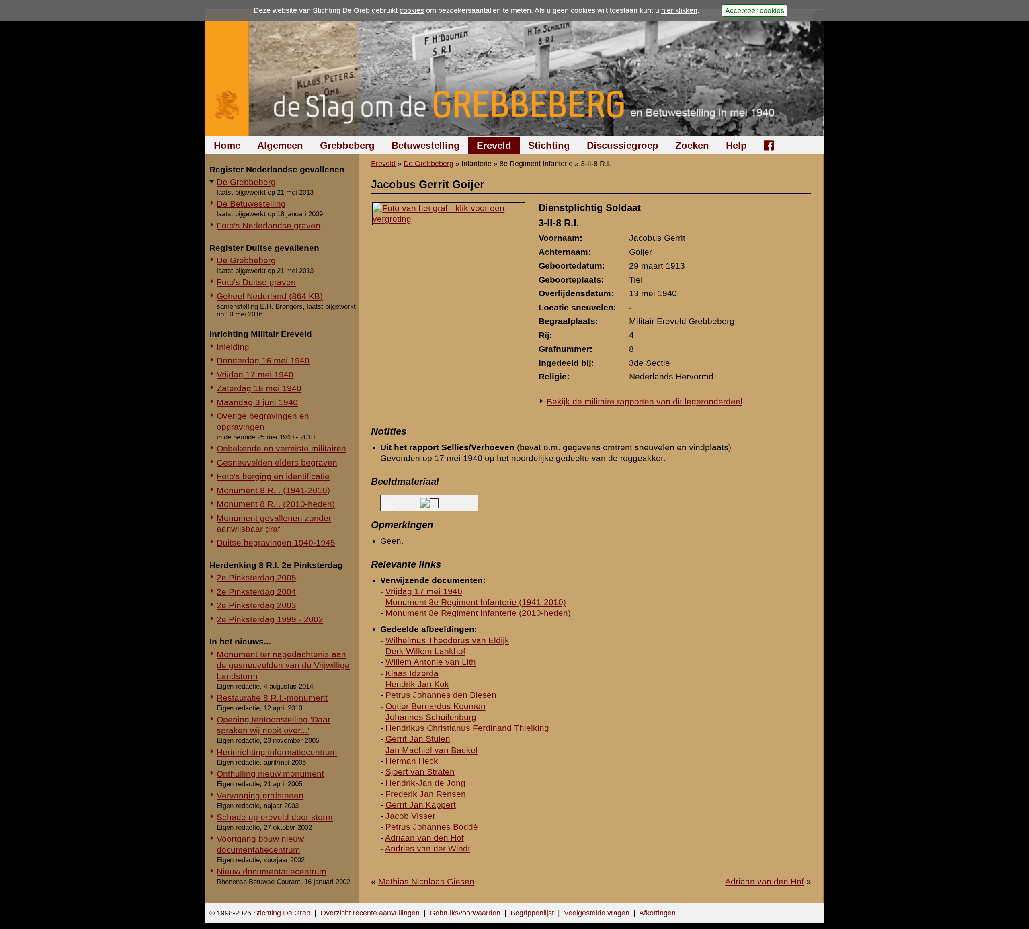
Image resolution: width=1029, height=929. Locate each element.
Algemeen (280, 145)
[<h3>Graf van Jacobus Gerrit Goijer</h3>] (448, 219)
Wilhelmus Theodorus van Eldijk (447, 640)
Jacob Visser (410, 815)
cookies (412, 10)
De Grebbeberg (246, 182)
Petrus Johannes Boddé (431, 826)
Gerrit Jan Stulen (417, 738)
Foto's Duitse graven (256, 282)
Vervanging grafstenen (260, 795)
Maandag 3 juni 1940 (257, 402)
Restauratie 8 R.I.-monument (272, 697)
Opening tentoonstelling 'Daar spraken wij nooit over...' (273, 725)
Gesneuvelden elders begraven (277, 462)
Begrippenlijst (532, 913)
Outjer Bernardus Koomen (435, 706)
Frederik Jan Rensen (425, 793)
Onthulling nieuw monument (270, 773)
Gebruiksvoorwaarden (465, 913)
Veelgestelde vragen (596, 913)
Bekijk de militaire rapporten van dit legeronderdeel (644, 401)
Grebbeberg (347, 145)
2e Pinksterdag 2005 (256, 577)
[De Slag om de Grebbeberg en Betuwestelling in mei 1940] (514, 73)
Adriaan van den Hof (424, 837)
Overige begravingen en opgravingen (263, 421)
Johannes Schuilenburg (430, 717)
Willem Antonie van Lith (430, 662)
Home (227, 145)
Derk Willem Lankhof (425, 651)
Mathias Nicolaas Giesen (426, 881)
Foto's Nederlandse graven (268, 225)
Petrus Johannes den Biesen (440, 694)
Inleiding (233, 346)
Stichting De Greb (281, 913)
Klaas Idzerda (412, 673)
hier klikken (679, 10)
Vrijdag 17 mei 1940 (255, 374)
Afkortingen (657, 913)
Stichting (549, 145)
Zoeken (692, 145)
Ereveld (494, 145)
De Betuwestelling (251, 203)
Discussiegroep (622, 145)
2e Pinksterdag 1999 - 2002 (270, 619)
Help (736, 145)
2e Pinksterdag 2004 (256, 591)
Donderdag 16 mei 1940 (263, 360)
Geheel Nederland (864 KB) (270, 296)
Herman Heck (411, 760)
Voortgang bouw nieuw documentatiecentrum (260, 844)
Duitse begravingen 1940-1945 (276, 542)
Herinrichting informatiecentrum (277, 752)
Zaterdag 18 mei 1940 (259, 388)
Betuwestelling (426, 145)
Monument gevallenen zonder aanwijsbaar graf (274, 523)
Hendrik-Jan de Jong (425, 782)
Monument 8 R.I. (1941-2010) (273, 490)
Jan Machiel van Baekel (431, 750)
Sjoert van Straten (420, 771)
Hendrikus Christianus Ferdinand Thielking (467, 727)
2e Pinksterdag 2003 (256, 605)
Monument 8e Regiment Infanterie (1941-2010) (475, 602)
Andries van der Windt (427, 848)
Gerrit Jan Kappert (420, 804)
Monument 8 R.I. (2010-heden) (276, 504)
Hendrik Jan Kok (417, 684)
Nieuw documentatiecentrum (271, 871)
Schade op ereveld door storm (275, 817)
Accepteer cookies (754, 10)
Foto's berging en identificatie (273, 476)
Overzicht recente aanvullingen (370, 913)
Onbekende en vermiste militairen (281, 448)
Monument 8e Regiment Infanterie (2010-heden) (478, 612)
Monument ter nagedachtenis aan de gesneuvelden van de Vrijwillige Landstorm (283, 665)
